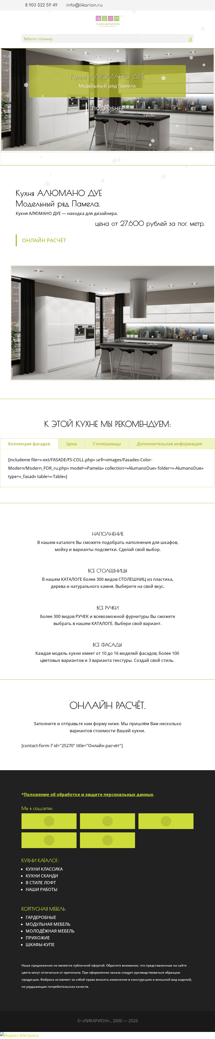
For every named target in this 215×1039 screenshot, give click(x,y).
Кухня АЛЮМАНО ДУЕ (107, 76)
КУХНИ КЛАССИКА (44, 869)
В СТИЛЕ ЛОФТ (41, 882)
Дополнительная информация (169, 444)
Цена (71, 444)
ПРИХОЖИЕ (38, 938)
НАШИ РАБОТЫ (41, 889)
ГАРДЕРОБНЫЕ (41, 917)
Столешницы (107, 444)
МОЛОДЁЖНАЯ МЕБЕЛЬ (50, 931)
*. (88, 794)
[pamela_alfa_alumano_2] (112, 380)
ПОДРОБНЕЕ (108, 108)
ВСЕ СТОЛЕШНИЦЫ (107, 571)
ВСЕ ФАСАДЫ (107, 645)
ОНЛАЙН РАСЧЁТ (44, 240)
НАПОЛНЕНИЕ (107, 534)
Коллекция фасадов (29, 444)
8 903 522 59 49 (41, 5)
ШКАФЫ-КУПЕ (40, 944)
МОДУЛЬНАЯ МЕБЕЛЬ (48, 924)
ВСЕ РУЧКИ (108, 608)
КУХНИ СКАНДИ (42, 876)
